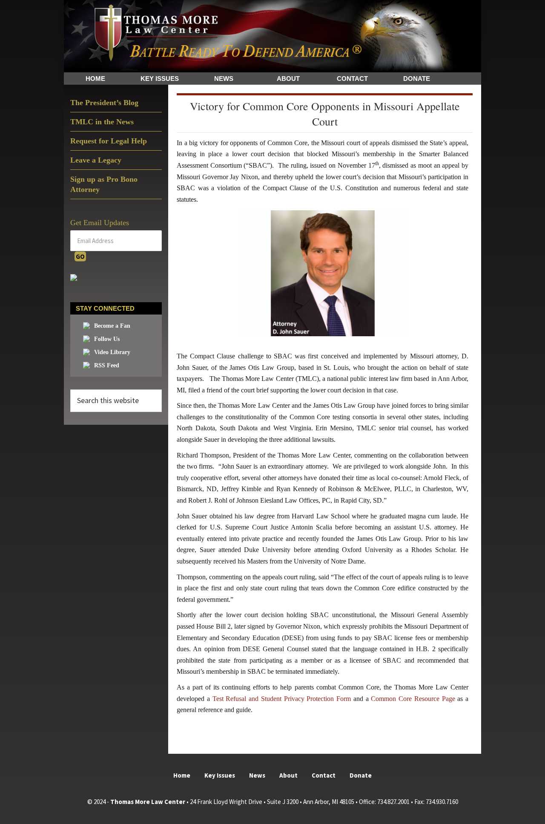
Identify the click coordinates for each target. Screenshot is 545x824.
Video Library (112, 352)
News (257, 775)
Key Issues (219, 775)
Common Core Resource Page (413, 698)
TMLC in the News (102, 121)
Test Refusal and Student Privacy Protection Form (281, 698)
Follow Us (107, 339)
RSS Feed (106, 365)
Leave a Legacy (95, 160)
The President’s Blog (104, 102)
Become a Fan (112, 326)
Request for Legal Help (108, 141)
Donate (361, 775)
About (288, 775)
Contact (324, 775)
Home (181, 775)
